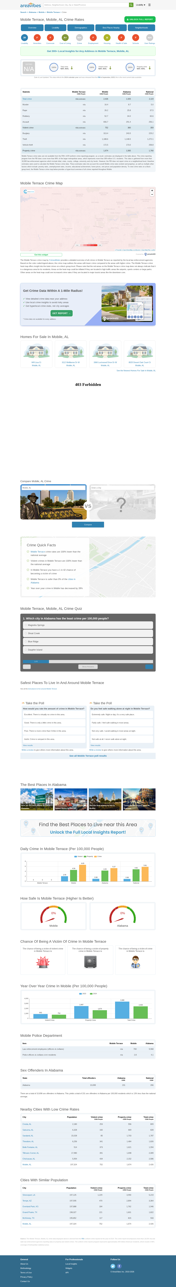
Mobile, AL (27, 1164)
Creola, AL (27, 1124)
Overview (32, 28)
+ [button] (152, 190)
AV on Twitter (113, 1266)
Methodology (25, 1268)
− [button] (152, 194)
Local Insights (71, 1264)
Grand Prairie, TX (30, 1212)
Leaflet (153, 250)
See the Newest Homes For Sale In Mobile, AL (136, 370)
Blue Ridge (33, 641)
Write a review (28, 750)
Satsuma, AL (28, 1130)
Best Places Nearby (111, 28)
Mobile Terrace (53, 12)
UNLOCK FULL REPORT (141, 19)
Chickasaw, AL (29, 1159)
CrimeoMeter (54, 260)
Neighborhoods (141, 28)
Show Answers (88, 667)
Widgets (68, 1268)
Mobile (42, 12)
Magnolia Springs (36, 625)
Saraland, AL (28, 1136)
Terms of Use (26, 1272)
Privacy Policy (26, 1277)
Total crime (27, 99)
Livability (139, 5)
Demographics (81, 28)
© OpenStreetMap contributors (131, 250)
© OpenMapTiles (145, 250)
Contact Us (25, 1281)
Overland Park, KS (30, 1206)
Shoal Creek (34, 633)
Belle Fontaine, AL (30, 1147)
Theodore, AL (28, 1141)
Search (23, 12)
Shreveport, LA (29, 1195)
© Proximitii (118, 250)
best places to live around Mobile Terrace (42, 689)
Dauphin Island (35, 650)
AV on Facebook (119, 1266)
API (67, 1272)
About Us (24, 1264)
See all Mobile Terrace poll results (88, 756)
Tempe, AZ (27, 1201)
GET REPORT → (61, 313)
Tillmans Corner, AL (31, 1153)
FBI (99, 77)
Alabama (32, 12)
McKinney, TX (28, 1218)
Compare (88, 525)
